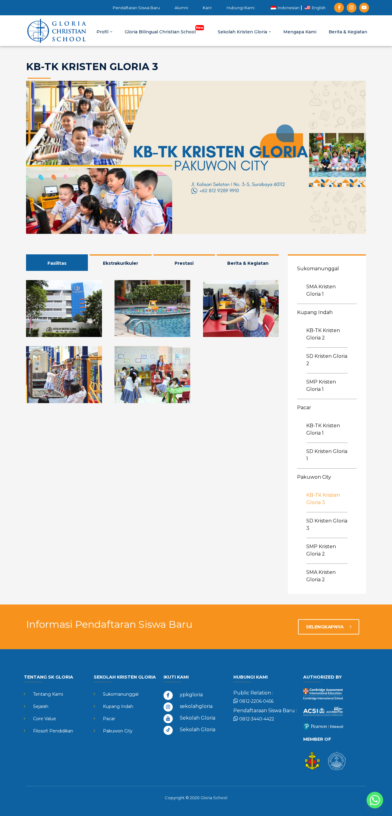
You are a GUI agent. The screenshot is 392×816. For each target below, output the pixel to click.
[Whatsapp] (375, 800)
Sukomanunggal (318, 268)
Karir (207, 7)
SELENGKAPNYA (325, 627)
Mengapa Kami (299, 32)
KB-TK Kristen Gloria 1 (323, 429)
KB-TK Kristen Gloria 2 (323, 334)
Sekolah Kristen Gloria (243, 32)
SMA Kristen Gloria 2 (321, 575)
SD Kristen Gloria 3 (326, 524)
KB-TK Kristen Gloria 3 (323, 498)
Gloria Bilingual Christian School (161, 32)
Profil (103, 32)
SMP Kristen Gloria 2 (321, 550)
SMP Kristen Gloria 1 (321, 385)
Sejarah (40, 706)
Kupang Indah (315, 312)
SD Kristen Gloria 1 (326, 455)
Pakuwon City (314, 477)
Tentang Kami (48, 694)
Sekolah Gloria (197, 718)
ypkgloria (191, 695)
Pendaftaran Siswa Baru (136, 7)
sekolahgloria (196, 706)
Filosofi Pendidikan (53, 731)
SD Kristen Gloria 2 (326, 359)
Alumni (181, 7)
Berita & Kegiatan (348, 32)
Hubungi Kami (240, 7)
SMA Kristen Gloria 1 (321, 290)
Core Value (44, 718)
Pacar (304, 407)
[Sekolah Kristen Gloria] (56, 30)
